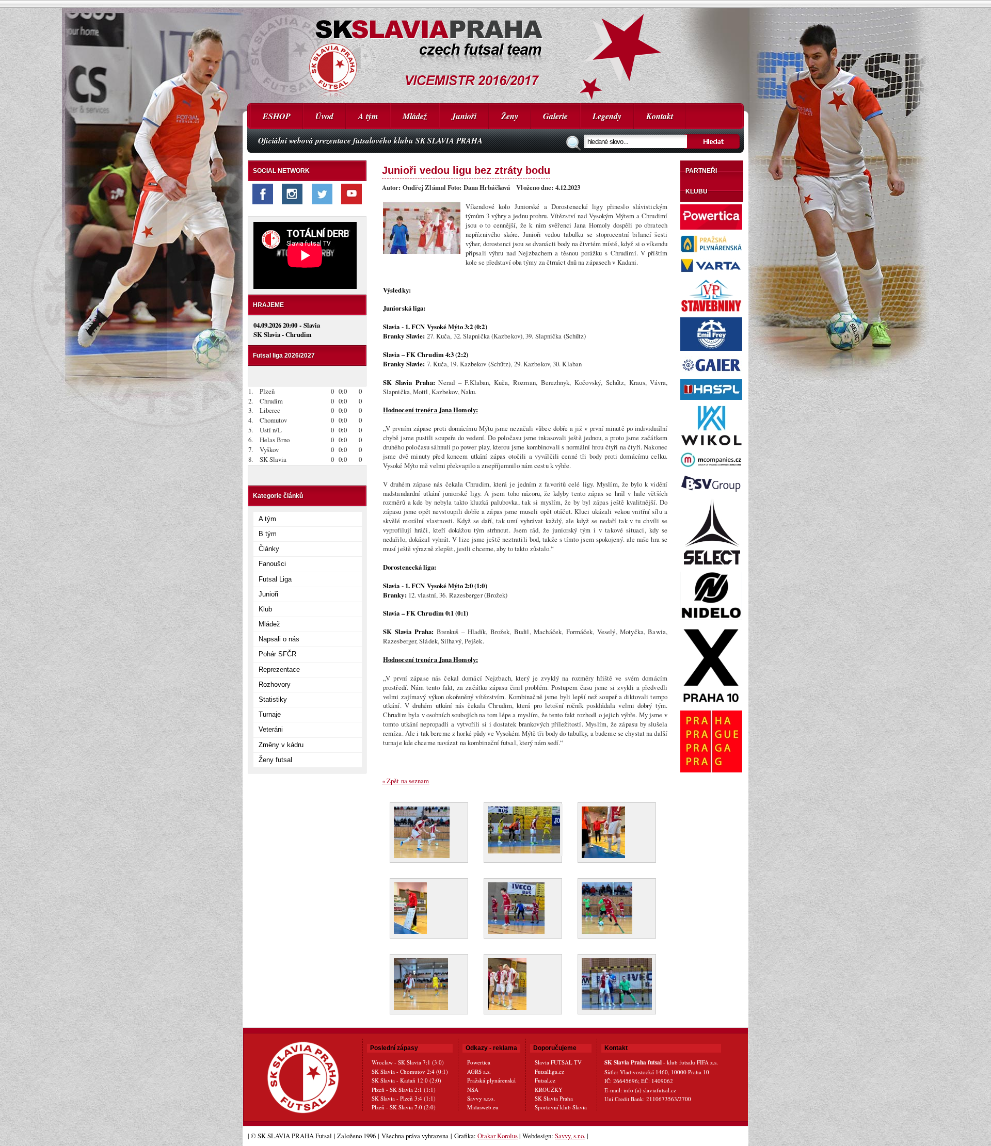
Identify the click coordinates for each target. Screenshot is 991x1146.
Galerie (555, 116)
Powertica (478, 1062)
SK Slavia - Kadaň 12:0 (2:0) (406, 1080)
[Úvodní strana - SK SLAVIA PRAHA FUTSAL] (495, 51)
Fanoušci (272, 564)
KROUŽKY (549, 1089)
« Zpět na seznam (405, 780)
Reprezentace (279, 669)
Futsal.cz (545, 1080)
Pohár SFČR (277, 654)
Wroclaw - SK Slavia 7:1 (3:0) (408, 1062)
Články (269, 549)
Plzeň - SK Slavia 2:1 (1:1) (404, 1089)
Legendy (607, 116)
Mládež (415, 116)
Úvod (324, 116)
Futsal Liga (275, 579)
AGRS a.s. (479, 1071)
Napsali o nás (279, 639)
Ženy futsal (275, 760)
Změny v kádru (281, 745)
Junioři (464, 116)
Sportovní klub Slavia (561, 1107)
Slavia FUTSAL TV (558, 1062)
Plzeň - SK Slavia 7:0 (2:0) (404, 1107)
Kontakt (659, 116)
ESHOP (277, 116)
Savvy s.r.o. (481, 1098)
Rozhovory (275, 684)
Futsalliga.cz (549, 1071)
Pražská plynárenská (491, 1080)
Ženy (509, 116)
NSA (472, 1089)
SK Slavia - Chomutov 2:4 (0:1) (410, 1071)
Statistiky (273, 699)
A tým (368, 116)
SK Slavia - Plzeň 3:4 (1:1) (404, 1098)
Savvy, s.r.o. (570, 1135)
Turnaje (270, 714)
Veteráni (271, 729)
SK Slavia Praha (554, 1098)
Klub (265, 609)
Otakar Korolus (497, 1135)
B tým (268, 534)
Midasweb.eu (483, 1107)
